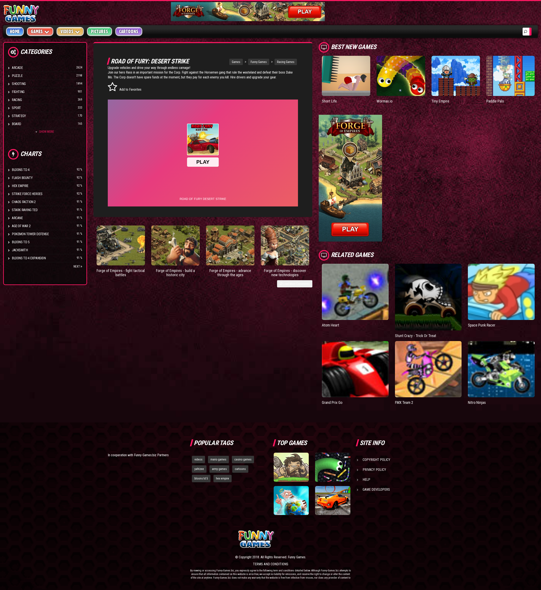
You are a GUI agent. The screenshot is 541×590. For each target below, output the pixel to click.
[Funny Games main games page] (335, 539)
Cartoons (128, 31)
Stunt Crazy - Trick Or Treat (415, 335)
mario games (218, 459)
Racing (17, 100)
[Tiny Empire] (456, 76)
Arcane (17, 218)
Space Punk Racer (481, 325)
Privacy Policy (374, 470)
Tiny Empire (440, 101)
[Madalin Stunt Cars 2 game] (332, 500)
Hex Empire (20, 186)
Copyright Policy (376, 460)
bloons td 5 (201, 478)
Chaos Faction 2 (24, 202)
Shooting (19, 84)
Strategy (19, 116)
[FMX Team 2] (428, 369)
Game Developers (376, 490)
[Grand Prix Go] (355, 369)
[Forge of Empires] (121, 245)
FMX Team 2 (404, 402)
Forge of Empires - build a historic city (175, 272)
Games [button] (37, 31)
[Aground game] (291, 467)
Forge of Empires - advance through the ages (230, 272)
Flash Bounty (22, 178)
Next (77, 266)
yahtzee (199, 469)
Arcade (17, 68)
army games (219, 469)
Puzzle (17, 76)
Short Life (329, 101)
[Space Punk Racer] (501, 292)
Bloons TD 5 (21, 242)
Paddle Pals (495, 101)
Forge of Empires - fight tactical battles (121, 272)
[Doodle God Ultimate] (291, 500)
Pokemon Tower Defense (30, 234)
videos (198, 459)
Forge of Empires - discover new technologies (285, 272)
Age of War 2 (21, 226)
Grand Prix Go (332, 402)
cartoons (240, 469)
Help (366, 480)
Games (236, 62)
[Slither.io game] (332, 467)
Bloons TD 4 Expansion (29, 258)
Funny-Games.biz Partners (151, 455)
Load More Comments (296, 283)
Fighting (18, 92)
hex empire (222, 478)
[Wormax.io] (401, 76)
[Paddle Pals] (510, 76)
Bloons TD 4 (21, 170)
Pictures (99, 31)
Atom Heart (330, 325)
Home (15, 31)
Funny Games (259, 62)
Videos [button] (67, 31)
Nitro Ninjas (477, 402)
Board (16, 124)
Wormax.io (384, 101)
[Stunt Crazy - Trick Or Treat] (428, 297)
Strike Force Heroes (27, 194)
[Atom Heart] (355, 292)
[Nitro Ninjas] (501, 369)
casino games (242, 459)
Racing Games (285, 62)
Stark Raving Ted (25, 210)
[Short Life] (346, 76)
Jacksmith (20, 250)
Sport (16, 108)
